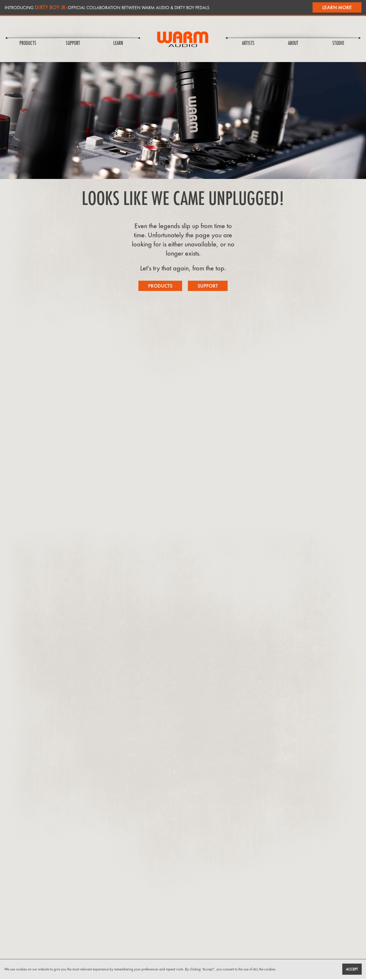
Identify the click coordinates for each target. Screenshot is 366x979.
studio (338, 43)
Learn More (337, 7)
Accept (352, 969)
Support (208, 285)
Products (160, 285)
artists (248, 43)
